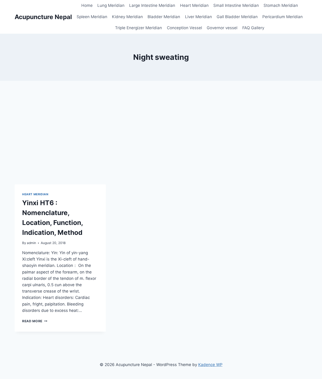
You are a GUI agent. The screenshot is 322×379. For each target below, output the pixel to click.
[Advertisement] (161, 133)
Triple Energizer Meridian (138, 27)
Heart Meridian (194, 5)
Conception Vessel (184, 27)
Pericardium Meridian (282, 16)
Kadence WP (210, 364)
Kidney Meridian (127, 16)
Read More (34, 321)
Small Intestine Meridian (236, 5)
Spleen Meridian (92, 16)
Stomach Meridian (281, 5)
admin (31, 243)
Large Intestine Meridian (152, 5)
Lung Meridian (110, 5)
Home (87, 5)
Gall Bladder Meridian (237, 16)
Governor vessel (222, 27)
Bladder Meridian (164, 16)
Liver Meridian (198, 16)
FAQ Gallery (253, 27)
